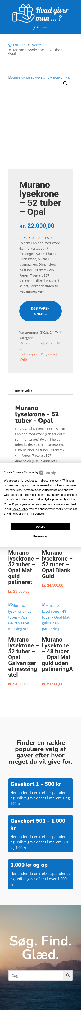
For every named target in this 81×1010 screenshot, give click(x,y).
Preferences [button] (37, 514)
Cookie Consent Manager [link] (19, 472)
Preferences (40, 536)
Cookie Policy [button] (20, 509)
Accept (40, 526)
